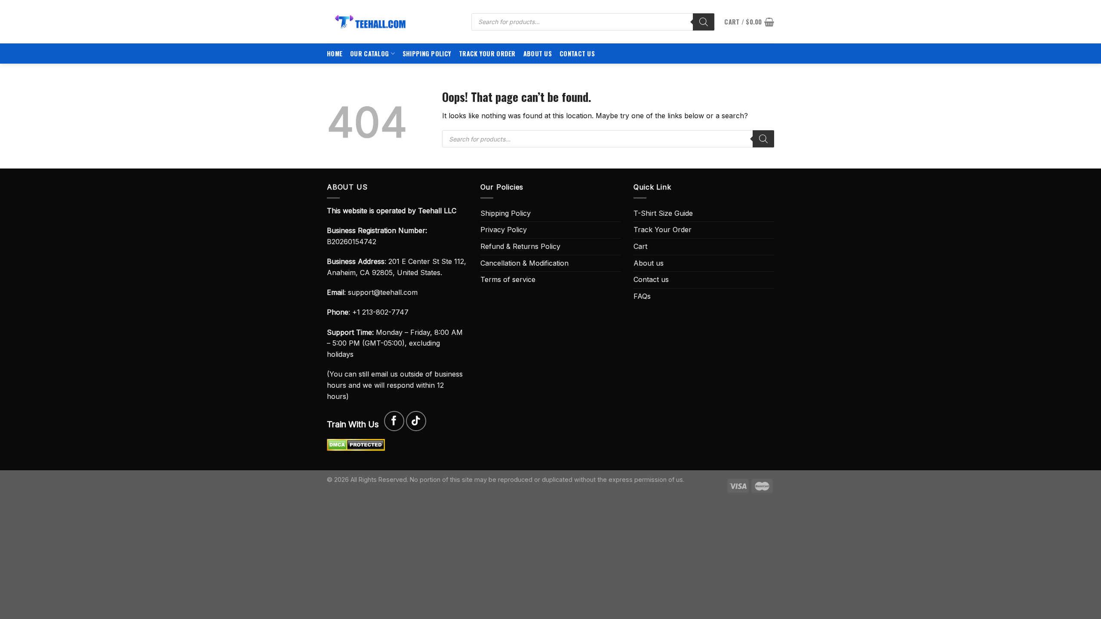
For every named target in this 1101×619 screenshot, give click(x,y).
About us (537, 53)
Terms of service (507, 279)
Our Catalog (369, 53)
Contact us (577, 53)
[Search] (703, 22)
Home (334, 53)
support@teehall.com (383, 292)
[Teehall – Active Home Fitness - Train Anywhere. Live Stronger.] (392, 21)
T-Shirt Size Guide (663, 213)
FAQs (642, 296)
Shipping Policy (427, 53)
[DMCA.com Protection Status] (356, 444)
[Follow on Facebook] (394, 421)
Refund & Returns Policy (520, 246)
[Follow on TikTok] (416, 421)
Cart (640, 246)
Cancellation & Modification (524, 263)
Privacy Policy (503, 229)
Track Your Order (487, 53)
